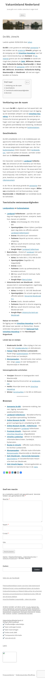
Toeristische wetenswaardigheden (17, 90)
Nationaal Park (32, 329)
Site (4, 542)
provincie (21, 50)
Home (5, 557)
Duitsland (35, 608)
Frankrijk (6, 610)
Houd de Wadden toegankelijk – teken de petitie (19, 599)
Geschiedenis (10, 88)
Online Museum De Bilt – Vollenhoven (22, 426)
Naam (6, 525)
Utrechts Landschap (15, 437)
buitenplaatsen (33, 127)
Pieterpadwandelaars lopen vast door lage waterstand (21, 586)
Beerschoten (27, 279)
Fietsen (10, 351)
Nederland (36, 610)
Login (5, 645)
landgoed (30, 252)
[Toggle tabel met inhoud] (26, 82)
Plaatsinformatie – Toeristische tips (22, 557)
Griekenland (14, 610)
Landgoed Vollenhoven (20, 233)
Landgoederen (8, 208)
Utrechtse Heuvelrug (26, 53)
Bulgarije (10, 608)
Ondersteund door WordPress (25, 675)
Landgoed (28, 161)
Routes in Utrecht (14, 445)
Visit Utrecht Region (15, 464)
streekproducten (21, 348)
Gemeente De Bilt (14, 406)
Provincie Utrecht (14, 431)
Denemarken (26, 608)
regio (36, 467)
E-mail (6, 533)
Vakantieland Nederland (22, 4)
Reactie (6, 499)
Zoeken (5, 566)
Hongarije (23, 610)
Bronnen (9, 93)
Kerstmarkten (18, 392)
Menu (22, 15)
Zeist (23, 61)
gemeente (34, 48)
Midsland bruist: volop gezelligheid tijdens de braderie (21, 588)
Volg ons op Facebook (11, 578)
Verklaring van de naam (14, 86)
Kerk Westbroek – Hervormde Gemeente (23, 456)
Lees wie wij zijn (10, 638)
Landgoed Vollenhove (30, 249)
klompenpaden (13, 453)
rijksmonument (9, 180)
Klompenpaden (13, 359)
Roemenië (31, 612)
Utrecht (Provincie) (10, 558)
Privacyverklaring (8, 675)
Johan (30, 42)
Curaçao (18, 608)
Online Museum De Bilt (16, 420)
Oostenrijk (16, 612)
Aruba (28, 607)
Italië (30, 610)
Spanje (8, 613)
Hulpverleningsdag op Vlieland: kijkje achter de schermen (22, 591)
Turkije (14, 613)
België (33, 607)
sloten (17, 362)
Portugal (24, 612)
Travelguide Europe (25, 613)
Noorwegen (7, 612)
